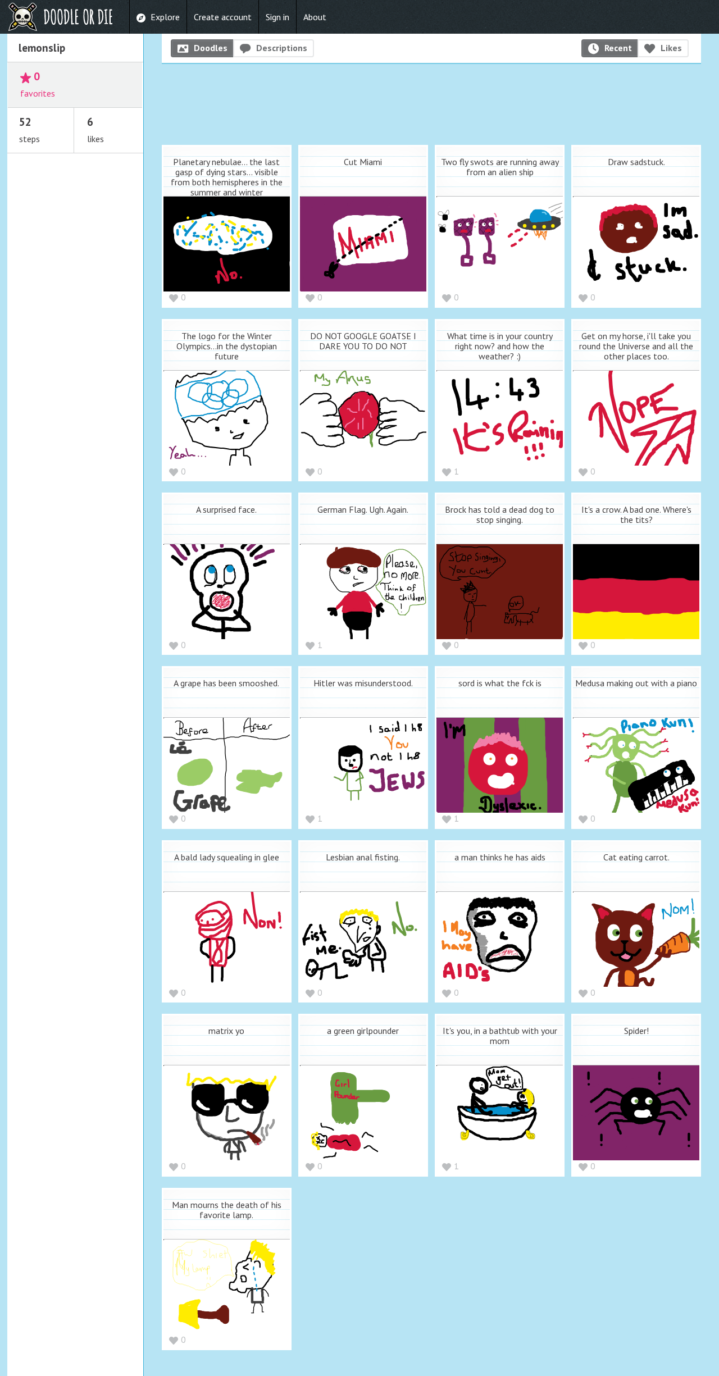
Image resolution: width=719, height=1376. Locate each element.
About (314, 16)
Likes (671, 47)
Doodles (210, 47)
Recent (618, 47)
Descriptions (281, 47)
